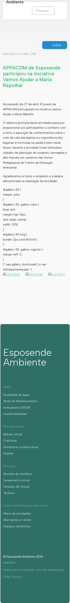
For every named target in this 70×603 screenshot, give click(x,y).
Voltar (56, 45)
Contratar (10, 440)
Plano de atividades (17, 513)
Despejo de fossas (16, 486)
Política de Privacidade (18, 570)
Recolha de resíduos (17, 474)
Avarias (8, 453)
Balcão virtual (12, 434)
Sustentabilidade (15, 414)
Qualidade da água (16, 395)
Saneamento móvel (16, 480)
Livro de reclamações (50, 570)
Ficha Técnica (12, 577)
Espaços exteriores (17, 526)
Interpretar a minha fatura (20, 447)
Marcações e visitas (17, 520)
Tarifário (9, 493)
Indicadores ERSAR (16, 407)
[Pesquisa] (57, 10)
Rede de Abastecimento (20, 401)
